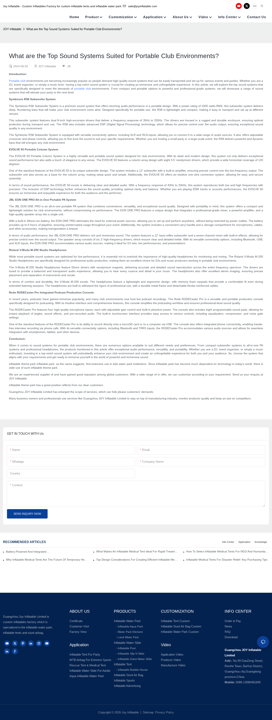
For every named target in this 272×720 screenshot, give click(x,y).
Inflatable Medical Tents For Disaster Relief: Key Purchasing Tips (226, 559)
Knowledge (261, 542)
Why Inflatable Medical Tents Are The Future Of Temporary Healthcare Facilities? (47, 559)
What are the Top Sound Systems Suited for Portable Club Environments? (74, 29)
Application (244, 542)
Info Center (228, 542)
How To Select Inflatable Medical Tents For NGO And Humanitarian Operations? (227, 551)
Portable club (17, 80)
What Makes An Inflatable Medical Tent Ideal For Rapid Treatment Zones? (137, 551)
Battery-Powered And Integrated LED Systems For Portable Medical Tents (28, 551)
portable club (82, 88)
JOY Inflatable (12, 29)
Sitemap (148, 712)
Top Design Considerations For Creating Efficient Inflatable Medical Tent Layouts (137, 559)
